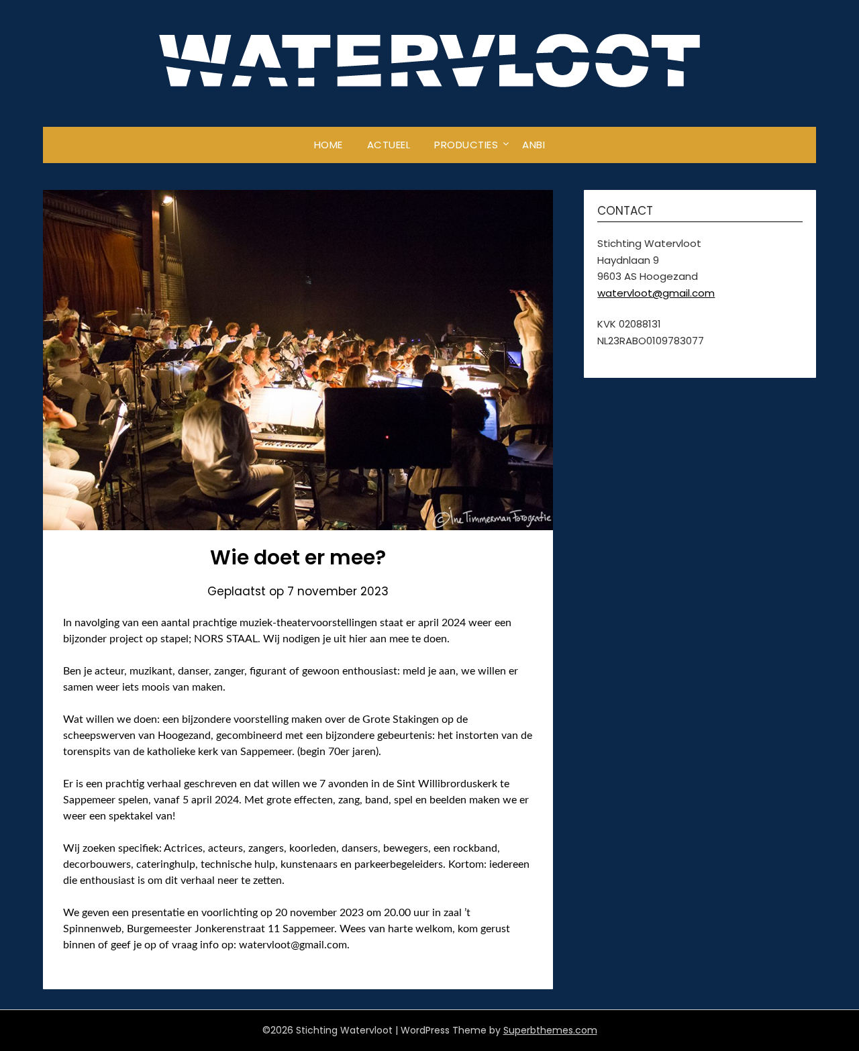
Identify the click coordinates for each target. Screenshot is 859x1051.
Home (328, 145)
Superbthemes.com (550, 1030)
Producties (466, 145)
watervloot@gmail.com (656, 293)
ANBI (533, 145)
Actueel (389, 145)
